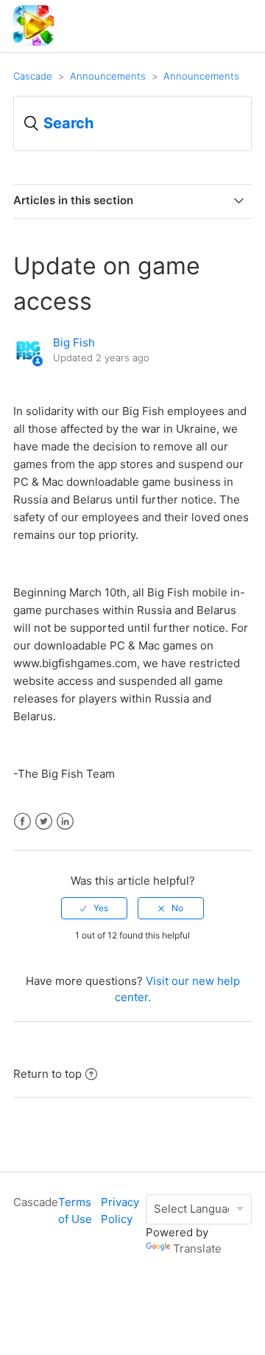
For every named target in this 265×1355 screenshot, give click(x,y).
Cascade (32, 76)
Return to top (47, 1074)
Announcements (108, 76)
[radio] (94, 908)
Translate (197, 1248)
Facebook (22, 821)
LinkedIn (65, 821)
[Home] (33, 42)
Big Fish (74, 342)
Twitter (44, 821)
